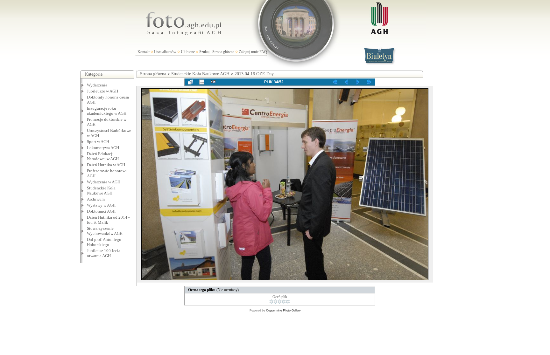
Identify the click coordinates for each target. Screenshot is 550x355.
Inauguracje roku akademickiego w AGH (106, 111)
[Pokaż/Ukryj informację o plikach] (202, 82)
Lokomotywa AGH (103, 147)
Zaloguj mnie (248, 52)
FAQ (263, 52)
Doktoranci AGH (101, 211)
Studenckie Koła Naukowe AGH (101, 190)
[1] (271, 301)
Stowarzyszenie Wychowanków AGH (105, 231)
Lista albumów (165, 52)
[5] (288, 301)
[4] (284, 301)
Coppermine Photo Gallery (283, 310)
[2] (275, 301)
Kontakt (144, 52)
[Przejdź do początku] (335, 82)
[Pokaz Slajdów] (213, 82)
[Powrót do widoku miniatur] (190, 82)
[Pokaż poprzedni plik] (346, 82)
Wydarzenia (97, 85)
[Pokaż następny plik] (357, 82)
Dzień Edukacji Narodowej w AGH (103, 156)
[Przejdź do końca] (369, 82)
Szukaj (204, 52)
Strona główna (223, 52)
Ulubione (188, 52)
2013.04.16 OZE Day (254, 74)
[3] (280, 301)
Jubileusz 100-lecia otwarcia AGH (103, 253)
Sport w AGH (98, 141)
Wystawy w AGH (101, 205)
